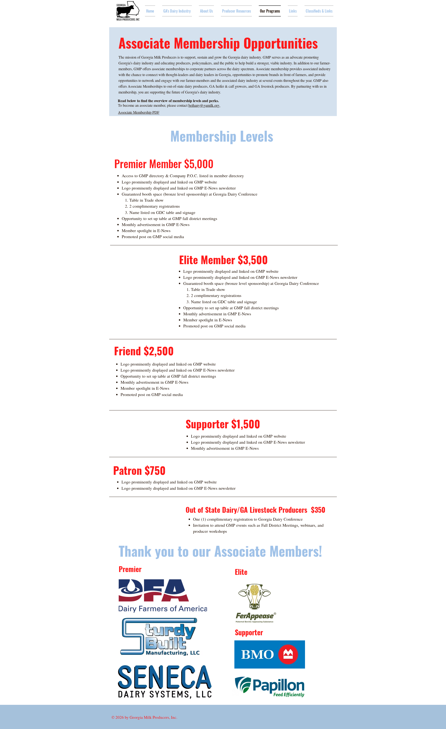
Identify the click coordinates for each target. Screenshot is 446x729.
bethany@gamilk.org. (204, 105)
